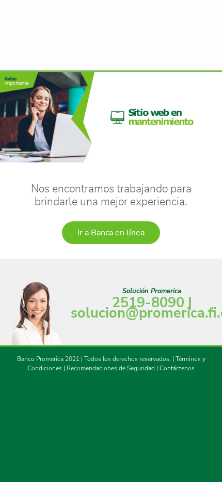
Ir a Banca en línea (111, 232)
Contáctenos (177, 368)
